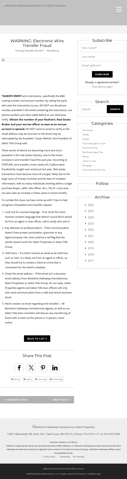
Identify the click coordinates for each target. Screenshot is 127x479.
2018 (91, 254)
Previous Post (16, 399)
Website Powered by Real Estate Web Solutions (63, 468)
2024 (91, 217)
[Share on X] (31, 367)
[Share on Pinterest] (43, 367)
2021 (91, 236)
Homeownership (90, 147)
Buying (86, 139)
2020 (91, 242)
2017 (91, 260)
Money (16, 379)
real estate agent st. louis (94, 143)
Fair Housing (78, 456)
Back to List (36, 338)
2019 (91, 248)
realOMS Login (94, 474)
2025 (91, 211)
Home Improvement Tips (94, 169)
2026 (91, 205)
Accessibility (65, 456)
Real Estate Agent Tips (93, 152)
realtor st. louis (89, 161)
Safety (28, 379)
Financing (41, 379)
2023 (91, 223)
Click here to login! (102, 86)
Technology (57, 379)
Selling (86, 134)
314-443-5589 (112, 434)
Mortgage (87, 165)
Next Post (60, 399)
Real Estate (88, 130)
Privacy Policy (49, 456)
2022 (91, 229)
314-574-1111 (91, 434)
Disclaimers (81, 474)
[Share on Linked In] (54, 367)
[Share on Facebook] (19, 367)
